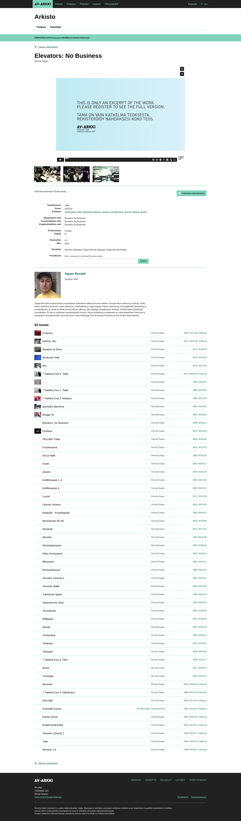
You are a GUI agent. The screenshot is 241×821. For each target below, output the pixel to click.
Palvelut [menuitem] (84, 4)
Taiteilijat (55, 27)
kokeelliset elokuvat (91, 212)
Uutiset (180, 780)
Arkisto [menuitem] (58, 4)
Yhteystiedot (197, 780)
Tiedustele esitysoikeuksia (193, 193)
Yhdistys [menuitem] (71, 4)
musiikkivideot (117, 212)
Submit (143, 261)
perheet (127, 212)
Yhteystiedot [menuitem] (111, 4)
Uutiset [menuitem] (96, 4)
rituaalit (143, 212)
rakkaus (135, 212)
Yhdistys (150, 780)
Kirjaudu (192, 4)
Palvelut (165, 780)
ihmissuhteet (70, 212)
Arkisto (136, 780)
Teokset (41, 27)
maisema (105, 212)
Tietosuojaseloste (198, 797)
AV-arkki (43, 4)
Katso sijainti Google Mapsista (48, 797)
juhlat (79, 212)
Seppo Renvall (75, 273)
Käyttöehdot (183, 797)
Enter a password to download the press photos (84, 256)
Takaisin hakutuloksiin (48, 47)
